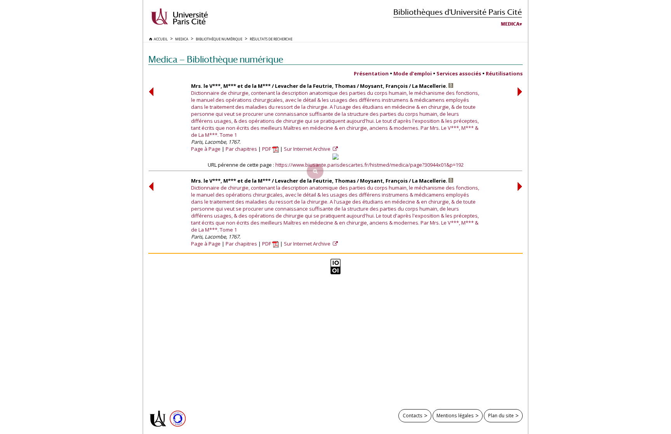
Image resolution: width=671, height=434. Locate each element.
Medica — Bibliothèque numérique (215, 59)
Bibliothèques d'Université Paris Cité (457, 11)
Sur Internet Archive (308, 148)
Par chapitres (241, 148)
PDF (267, 148)
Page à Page (206, 148)
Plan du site (501, 415)
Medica (510, 24)
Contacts (412, 415)
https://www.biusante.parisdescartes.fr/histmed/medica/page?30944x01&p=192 (369, 164)
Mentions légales (455, 415)
